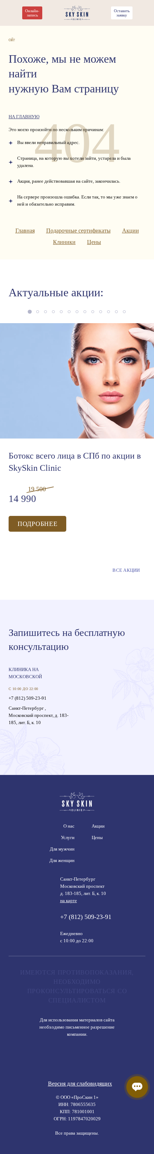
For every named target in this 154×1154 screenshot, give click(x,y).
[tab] (30, 311)
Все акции (126, 570)
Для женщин (61, 860)
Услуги (67, 837)
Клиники (64, 242)
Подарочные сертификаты (78, 231)
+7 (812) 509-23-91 (28, 698)
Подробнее (37, 523)
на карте (68, 900)
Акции (130, 231)
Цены (94, 242)
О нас (68, 826)
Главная (25, 231)
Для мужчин (62, 849)
